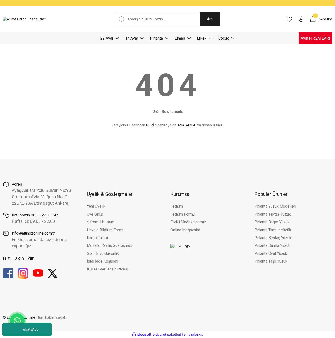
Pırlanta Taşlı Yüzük (270, 261)
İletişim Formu (182, 214)
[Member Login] (301, 19)
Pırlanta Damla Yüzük (272, 245)
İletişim (176, 206)
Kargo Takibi (97, 237)
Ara (210, 19)
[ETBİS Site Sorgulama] (180, 246)
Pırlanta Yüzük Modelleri (275, 206)
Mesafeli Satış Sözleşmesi (110, 245)
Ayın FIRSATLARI (315, 38)
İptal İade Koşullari (102, 261)
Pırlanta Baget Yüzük (272, 222)
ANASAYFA (186, 125)
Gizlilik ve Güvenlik (103, 253)
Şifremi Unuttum (100, 222)
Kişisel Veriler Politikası (107, 269)
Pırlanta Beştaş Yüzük (272, 237)
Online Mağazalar (185, 230)
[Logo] (24, 19)
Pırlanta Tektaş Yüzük (272, 214)
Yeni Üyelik (96, 206)
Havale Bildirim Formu (105, 230)
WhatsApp (30, 329)
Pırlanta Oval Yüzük (270, 253)
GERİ (150, 125)
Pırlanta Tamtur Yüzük (272, 230)
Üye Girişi (95, 214)
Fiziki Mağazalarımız (188, 222)
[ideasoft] (142, 334)
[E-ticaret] (167, 334)
